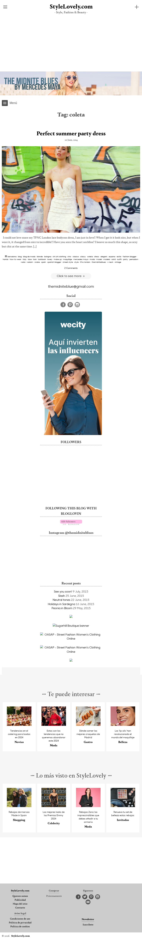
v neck (110, 262)
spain (43, 262)
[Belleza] (123, 724)
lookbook (42, 259)
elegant (104, 256)
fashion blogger (129, 256)
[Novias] (19, 724)
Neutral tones (61, 600)
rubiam (30, 262)
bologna (47, 256)
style (76, 262)
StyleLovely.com (71, 7)
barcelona (12, 256)
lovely (49, 259)
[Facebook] (63, 304)
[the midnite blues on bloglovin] (71, 523)
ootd (113, 259)
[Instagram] (77, 304)
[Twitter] (85, 897)
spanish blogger (54, 262)
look (35, 259)
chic (69, 256)
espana (112, 256)
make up (58, 259)
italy (24, 259)
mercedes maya (80, 259)
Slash (61, 595)
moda (92, 259)
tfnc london (85, 262)
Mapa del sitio (20, 904)
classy (83, 256)
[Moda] (53, 724)
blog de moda (29, 256)
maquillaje (67, 259)
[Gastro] (88, 724)
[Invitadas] (123, 806)
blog (20, 256)
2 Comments (71, 267)
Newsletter (88, 919)
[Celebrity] (53, 806)
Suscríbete (88, 925)
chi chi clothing (59, 256)
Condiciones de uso (20, 919)
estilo (119, 256)
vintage (118, 262)
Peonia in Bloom (62, 608)
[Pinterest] (70, 304)
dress (96, 256)
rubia (23, 262)
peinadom (133, 259)
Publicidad (20, 900)
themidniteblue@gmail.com (71, 286)
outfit (119, 259)
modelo (106, 259)
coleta (90, 256)
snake (37, 262)
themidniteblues (99, 262)
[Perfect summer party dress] (71, 189)
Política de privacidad (20, 923)
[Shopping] (19, 806)
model (99, 259)
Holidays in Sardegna (61, 604)
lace (30, 259)
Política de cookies (20, 926)
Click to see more (69, 276)
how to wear (15, 259)
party (125, 259)
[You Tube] (88, 902)
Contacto (20, 908)
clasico (76, 256)
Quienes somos (20, 896)
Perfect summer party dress (71, 134)
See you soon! (63, 591)
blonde (40, 256)
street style (68, 262)
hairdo (5, 259)
